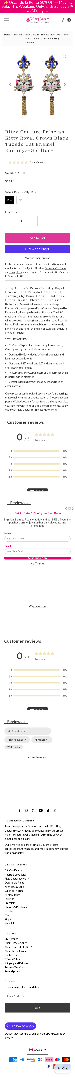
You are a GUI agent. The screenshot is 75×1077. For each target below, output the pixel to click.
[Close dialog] (69, 508)
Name (7, 533)
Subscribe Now (37, 558)
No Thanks (37, 563)
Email (8, 546)
